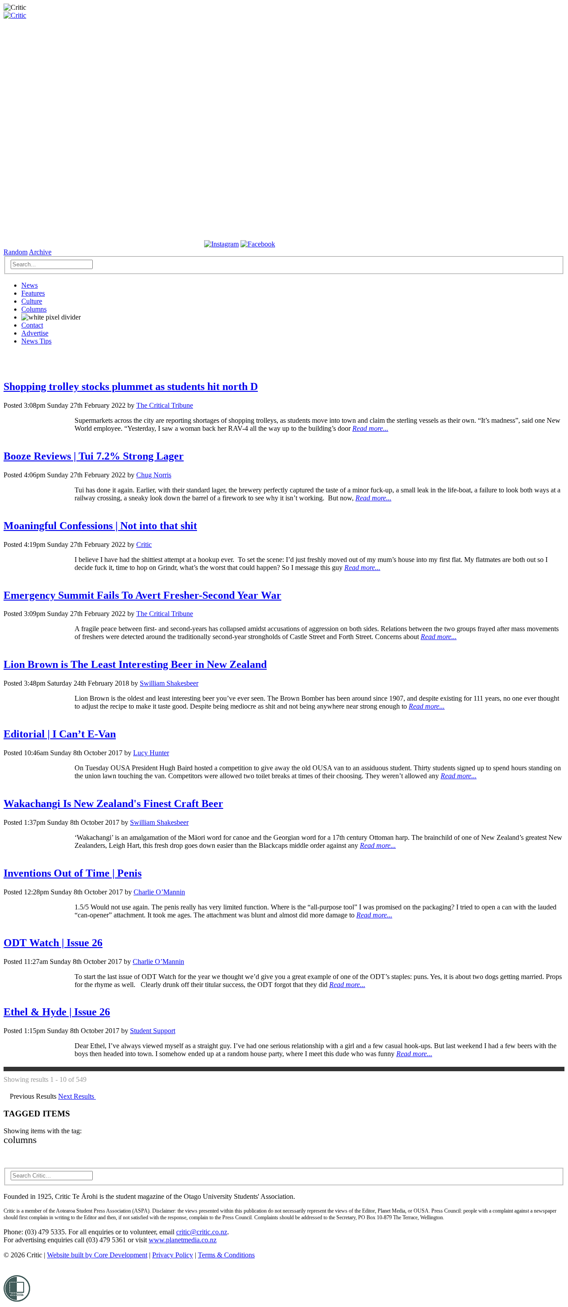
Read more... (370, 428)
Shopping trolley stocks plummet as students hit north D (131, 386)
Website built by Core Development (97, 1255)
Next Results (77, 1096)
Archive (40, 252)
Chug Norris (153, 475)
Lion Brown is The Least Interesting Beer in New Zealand (135, 664)
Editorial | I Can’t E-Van (60, 734)
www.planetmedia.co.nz (183, 1240)
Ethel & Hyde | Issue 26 (57, 1012)
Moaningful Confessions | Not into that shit (100, 525)
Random (16, 252)
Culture (31, 301)
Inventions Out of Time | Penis (73, 873)
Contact (32, 325)
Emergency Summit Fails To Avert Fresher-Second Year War (142, 595)
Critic (144, 544)
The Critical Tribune (164, 405)
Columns (34, 309)
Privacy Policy (172, 1255)
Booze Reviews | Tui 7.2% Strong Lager (94, 456)
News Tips (36, 341)
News (29, 285)
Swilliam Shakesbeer (169, 683)
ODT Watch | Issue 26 (53, 942)
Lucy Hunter (151, 753)
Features (33, 293)
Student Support (152, 1030)
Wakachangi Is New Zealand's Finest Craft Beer (113, 803)
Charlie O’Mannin (159, 892)
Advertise (34, 333)
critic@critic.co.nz (201, 1232)
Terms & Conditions (226, 1255)
